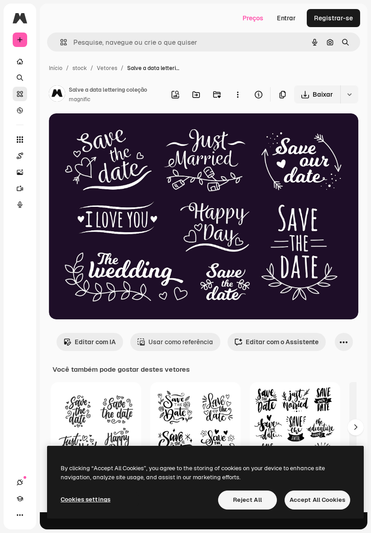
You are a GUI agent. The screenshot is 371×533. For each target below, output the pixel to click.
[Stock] (20, 94)
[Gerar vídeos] (20, 188)
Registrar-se (333, 18)
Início (55, 68)
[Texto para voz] (20, 204)
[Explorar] (20, 110)
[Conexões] (20, 482)
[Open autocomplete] (60, 42)
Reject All (247, 500)
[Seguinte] (355, 427)
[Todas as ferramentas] (20, 139)
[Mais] (20, 515)
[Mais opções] (237, 94)
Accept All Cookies (317, 500)
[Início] (20, 61)
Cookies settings (85, 499)
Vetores (107, 68)
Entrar (286, 18)
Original (106, 130)
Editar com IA (95, 342)
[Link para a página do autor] (57, 94)
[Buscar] (20, 77)
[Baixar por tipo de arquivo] (349, 94)
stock (79, 68)
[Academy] (20, 498)
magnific (79, 99)
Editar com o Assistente (282, 342)
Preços (253, 18)
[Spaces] (20, 156)
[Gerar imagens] (20, 172)
